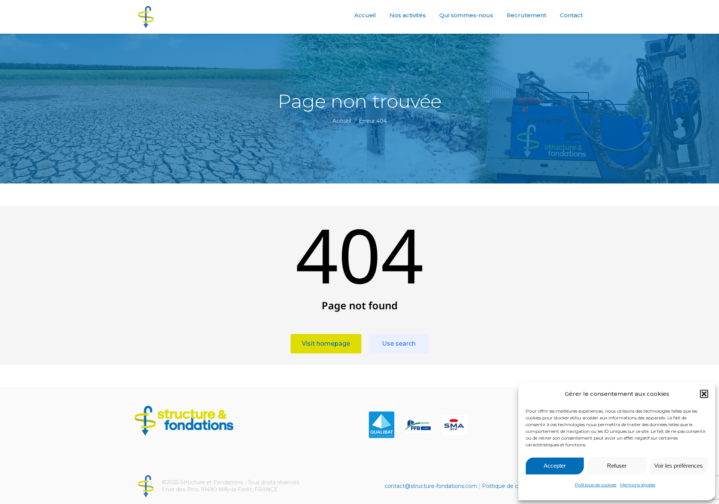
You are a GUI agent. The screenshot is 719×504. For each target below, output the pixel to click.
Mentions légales (637, 485)
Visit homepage (326, 343)
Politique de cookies (595, 485)
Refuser (617, 465)
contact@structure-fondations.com (431, 486)
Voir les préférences (678, 465)
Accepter (555, 465)
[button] (704, 394)
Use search (399, 343)
